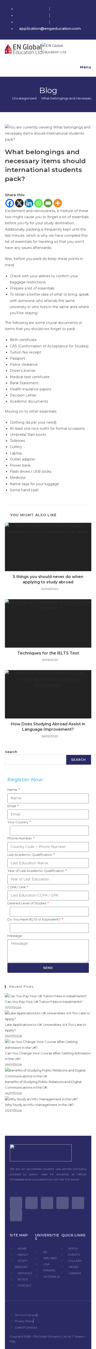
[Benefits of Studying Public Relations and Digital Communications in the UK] (48, 1073)
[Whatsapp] (38, 203)
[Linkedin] (29, 203)
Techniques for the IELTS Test (48, 653)
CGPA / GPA (16, 887)
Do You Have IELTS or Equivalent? (34, 919)
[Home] (6, 98)
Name (12, 790)
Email (12, 806)
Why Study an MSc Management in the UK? (39, 1105)
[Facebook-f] (31, 1203)
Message (14, 936)
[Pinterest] (78, 1203)
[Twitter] (16, 1203)
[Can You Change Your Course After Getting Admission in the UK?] (48, 1044)
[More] (57, 203)
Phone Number (20, 838)
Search (11, 752)
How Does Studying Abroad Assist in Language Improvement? (48, 727)
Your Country (18, 822)
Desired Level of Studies (27, 903)
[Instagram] (47, 1203)
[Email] (48, 203)
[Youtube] (62, 1203)
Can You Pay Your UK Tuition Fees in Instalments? (43, 1002)
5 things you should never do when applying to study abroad (48, 579)
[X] (19, 203)
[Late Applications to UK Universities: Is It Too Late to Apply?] (48, 1016)
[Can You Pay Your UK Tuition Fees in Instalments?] (45, 996)
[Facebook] (9, 203)
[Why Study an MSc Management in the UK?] (41, 1099)
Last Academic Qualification (30, 855)
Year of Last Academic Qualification (36, 871)
